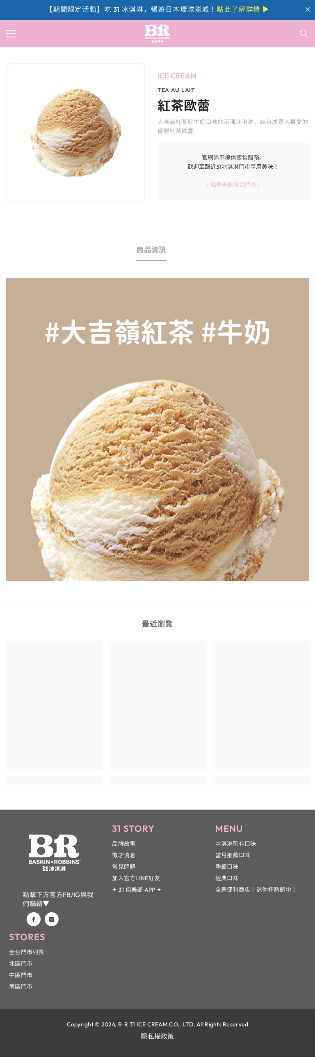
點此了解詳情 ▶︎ (243, 9)
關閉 (308, 10)
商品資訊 (151, 250)
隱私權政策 (157, 1036)
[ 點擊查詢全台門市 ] (233, 184)
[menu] (11, 34)
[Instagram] (52, 919)
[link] (54, 780)
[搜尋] (304, 34)
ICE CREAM (177, 75)
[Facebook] (34, 919)
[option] (75, 132)
